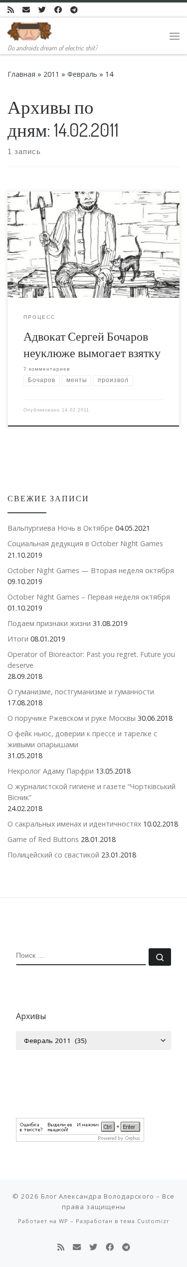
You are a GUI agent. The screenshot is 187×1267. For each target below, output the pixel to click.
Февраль (82, 74)
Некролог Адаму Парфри (50, 771)
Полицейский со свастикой (53, 854)
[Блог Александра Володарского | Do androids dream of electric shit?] (29, 29)
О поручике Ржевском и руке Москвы (71, 718)
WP (63, 1221)
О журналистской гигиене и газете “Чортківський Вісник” (91, 792)
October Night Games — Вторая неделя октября (90, 570)
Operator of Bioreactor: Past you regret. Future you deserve (91, 659)
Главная (21, 74)
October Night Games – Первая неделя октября (88, 597)
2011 (51, 74)
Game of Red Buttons (43, 839)
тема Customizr (145, 1221)
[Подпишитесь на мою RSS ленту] (10, 9)
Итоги (17, 638)
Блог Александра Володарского (97, 1196)
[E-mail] (26, 9)
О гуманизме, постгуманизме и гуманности (80, 691)
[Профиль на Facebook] (58, 9)
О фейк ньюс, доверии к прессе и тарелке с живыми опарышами (82, 739)
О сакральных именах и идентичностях (74, 824)
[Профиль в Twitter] (42, 9)
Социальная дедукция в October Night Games (85, 543)
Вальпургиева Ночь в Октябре (60, 528)
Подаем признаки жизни (49, 623)
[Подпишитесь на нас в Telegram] (74, 9)
